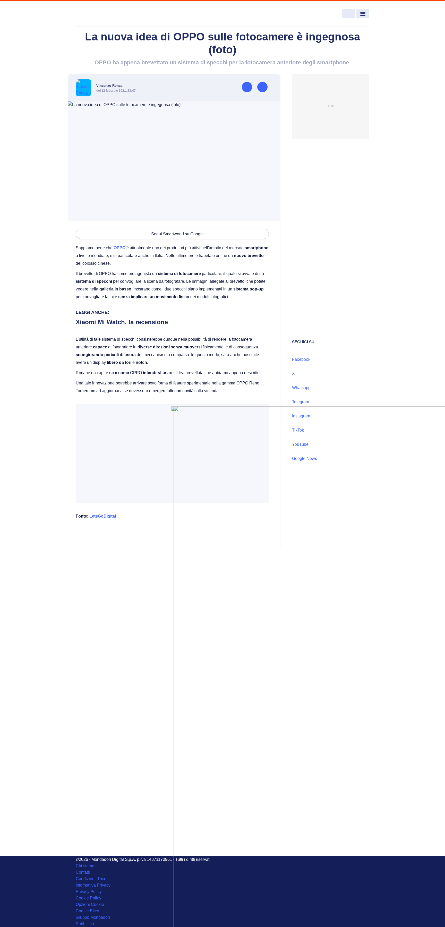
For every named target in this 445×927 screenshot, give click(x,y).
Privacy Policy (89, 891)
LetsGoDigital (102, 516)
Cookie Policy (88, 898)
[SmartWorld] (105, 14)
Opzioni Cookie (90, 904)
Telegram (300, 402)
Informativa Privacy (93, 885)
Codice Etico (87, 911)
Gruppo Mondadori (93, 917)
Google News (304, 458)
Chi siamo (85, 866)
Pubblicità (85, 924)
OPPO (119, 248)
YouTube (300, 444)
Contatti (83, 872)
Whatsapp (301, 387)
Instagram (301, 416)
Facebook (301, 359)
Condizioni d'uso (91, 879)
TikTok (298, 430)
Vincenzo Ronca (109, 86)
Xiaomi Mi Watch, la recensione (122, 322)
